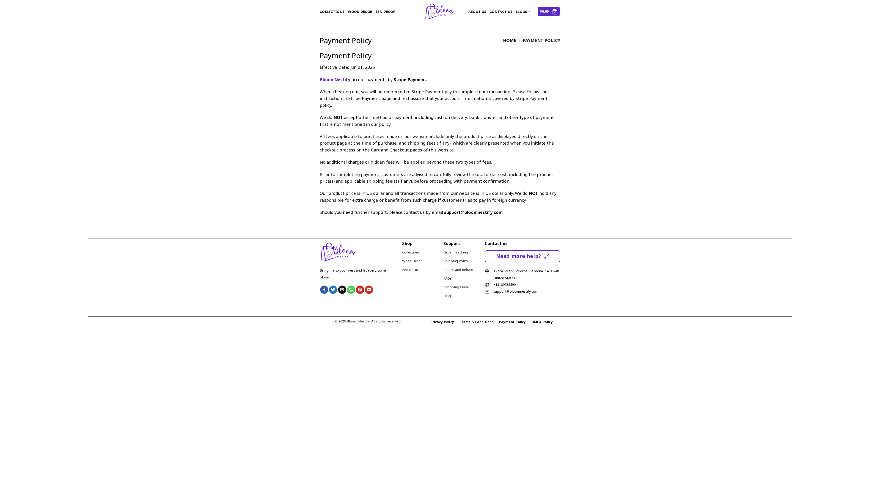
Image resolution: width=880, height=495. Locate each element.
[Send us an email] (342, 290)
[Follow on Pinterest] (360, 290)
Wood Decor (360, 11)
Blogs (521, 11)
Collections (332, 11)
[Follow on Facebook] (324, 290)
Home (509, 40)
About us (477, 11)
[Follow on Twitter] (333, 290)
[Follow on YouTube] (369, 290)
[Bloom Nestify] (440, 11)
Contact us (501, 11)
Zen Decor (385, 11)
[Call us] (351, 290)
